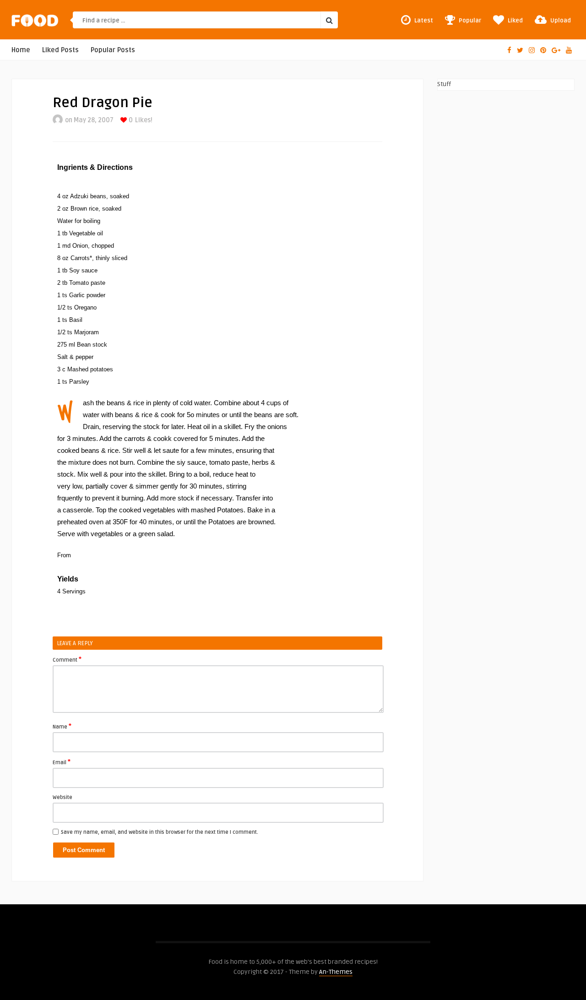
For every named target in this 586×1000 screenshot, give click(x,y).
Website (62, 797)
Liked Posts (60, 50)
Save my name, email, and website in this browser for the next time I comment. (159, 832)
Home (20, 50)
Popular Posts (113, 50)
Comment (67, 659)
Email (62, 762)
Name (62, 726)
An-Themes (336, 972)
